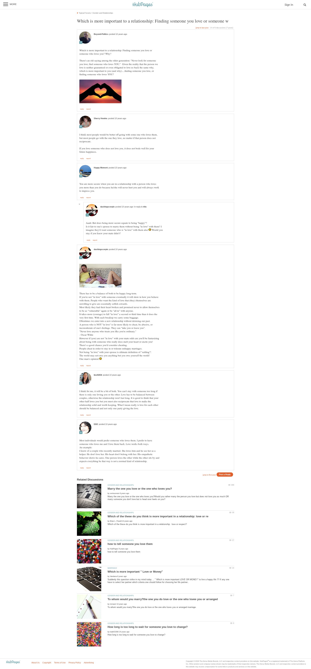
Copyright (46, 663)
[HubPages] (142, 5)
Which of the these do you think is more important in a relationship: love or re (158, 516)
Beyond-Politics (101, 34)
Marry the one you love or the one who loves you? (140, 488)
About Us (35, 663)
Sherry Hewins (100, 118)
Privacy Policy (75, 663)
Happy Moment (101, 168)
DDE (96, 424)
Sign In (289, 4)
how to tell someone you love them (130, 544)
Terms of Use (60, 663)
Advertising (89, 663)
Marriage (112, 568)
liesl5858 (98, 375)
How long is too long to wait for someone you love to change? (148, 626)
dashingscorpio (107, 207)
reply (82, 109)
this (145, 207)
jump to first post (209, 475)
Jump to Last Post (202, 28)
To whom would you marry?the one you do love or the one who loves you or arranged (163, 599)
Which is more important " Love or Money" (135, 571)
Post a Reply (225, 474)
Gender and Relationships (121, 485)
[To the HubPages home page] (13, 662)
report (88, 109)
